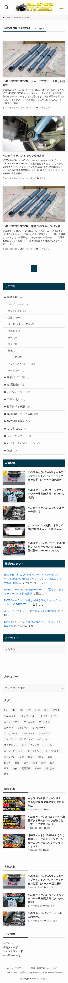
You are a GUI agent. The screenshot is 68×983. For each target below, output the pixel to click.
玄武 (52, 762)
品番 (50, 757)
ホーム (10, 968)
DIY (13, 710)
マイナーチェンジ (30, 745)
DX (21, 710)
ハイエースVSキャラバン (23, 443)
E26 (29, 710)
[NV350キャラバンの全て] (34, 7)
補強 (12, 350)
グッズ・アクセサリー (21, 364)
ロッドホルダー (53, 751)
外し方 (7, 762)
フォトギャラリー (19, 435)
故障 (26, 762)
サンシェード (39, 727)
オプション (44, 722)
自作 (15, 768)
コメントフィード (13, 951)
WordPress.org (11, 955)
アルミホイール (26, 716)
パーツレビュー (18, 392)
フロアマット (10, 745)
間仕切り (50, 768)
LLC (46, 710)
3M (5, 710)
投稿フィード (10, 947)
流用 (34, 762)
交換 (21, 757)
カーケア (15, 357)
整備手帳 (15, 297)
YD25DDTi (9, 716)
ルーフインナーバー (14, 751)
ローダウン (9, 757)
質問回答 (26, 768)
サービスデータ (18, 304)
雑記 (12, 450)
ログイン (8, 943)
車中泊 (38, 768)
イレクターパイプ (47, 716)
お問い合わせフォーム (30, 972)
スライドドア (28, 733)
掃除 (17, 762)
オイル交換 (29, 722)
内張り (40, 757)
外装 (13, 344)
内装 (13, 337)
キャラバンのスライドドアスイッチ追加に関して (32, 611)
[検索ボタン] (6, 7)
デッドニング (25, 739)
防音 (6, 774)
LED (37, 710)
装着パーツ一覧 (18, 377)
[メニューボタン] (61, 7)
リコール (47, 745)
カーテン (8, 727)
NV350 (56, 710)
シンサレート (10, 733)
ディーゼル (44, 733)
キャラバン (22, 727)
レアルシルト (34, 751)
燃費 (43, 762)
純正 (6, 768)
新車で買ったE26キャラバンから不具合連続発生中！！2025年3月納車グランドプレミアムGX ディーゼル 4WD (32, 578)
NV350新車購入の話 (20, 421)
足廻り (14, 317)
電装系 (14, 330)
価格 (30, 757)
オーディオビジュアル (21, 324)
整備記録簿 (15, 384)
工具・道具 (16, 399)
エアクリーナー (11, 722)
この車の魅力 (16, 428)
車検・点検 (16, 370)
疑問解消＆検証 (19, 406)
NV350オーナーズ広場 (22, 414)
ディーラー (9, 739)
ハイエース (42, 739)
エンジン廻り (17, 311)
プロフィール (12, 972)
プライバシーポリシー (52, 972)
